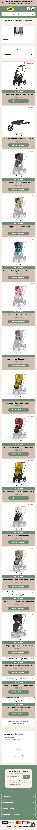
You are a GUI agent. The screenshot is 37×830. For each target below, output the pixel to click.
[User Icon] (28, 8)
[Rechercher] (18, 749)
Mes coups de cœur (13, 734)
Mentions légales (15, 785)
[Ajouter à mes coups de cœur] (16, 87)
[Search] (33, 14)
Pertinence (18, 54)
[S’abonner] (26, 777)
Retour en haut (18, 724)
